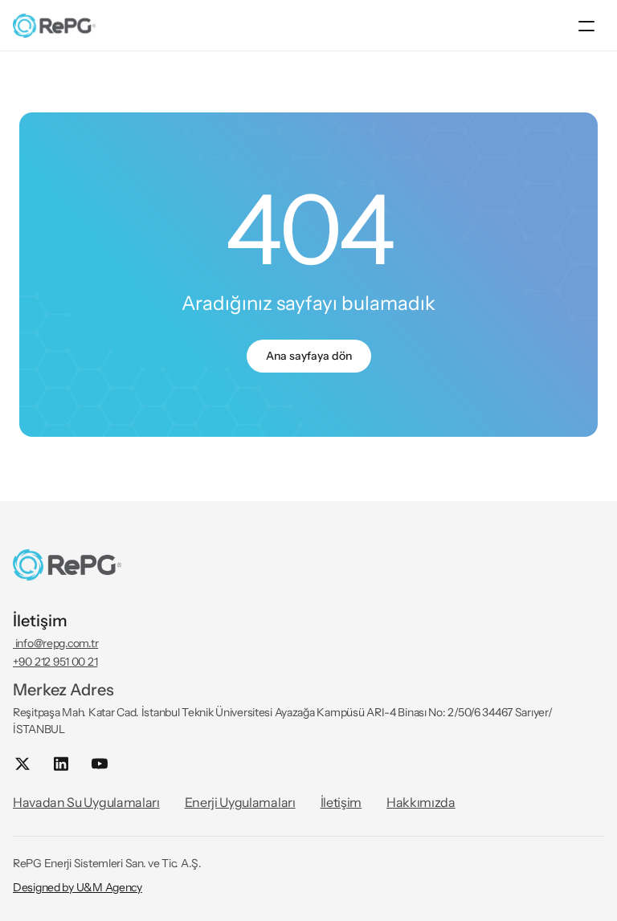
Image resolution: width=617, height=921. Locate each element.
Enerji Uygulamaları (240, 802)
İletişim (341, 802)
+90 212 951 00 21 (55, 661)
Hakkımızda (421, 802)
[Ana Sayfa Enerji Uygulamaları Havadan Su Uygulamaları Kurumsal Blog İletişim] (308, 25)
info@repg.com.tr (55, 643)
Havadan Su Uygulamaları (86, 802)
